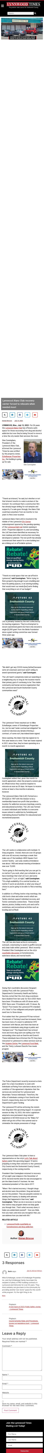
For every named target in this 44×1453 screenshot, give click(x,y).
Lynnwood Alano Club (13, 428)
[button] (4, 414)
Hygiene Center (11, 1043)
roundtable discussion (10, 953)
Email (5, 1383)
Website (5, 1393)
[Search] (35, 13)
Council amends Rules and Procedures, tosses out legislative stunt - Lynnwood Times (24, 1323)
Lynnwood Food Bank (29, 1043)
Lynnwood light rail (15, 527)
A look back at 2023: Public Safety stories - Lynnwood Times (25, 1308)
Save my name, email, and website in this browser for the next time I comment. (19, 1404)
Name (5, 1374)
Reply (3, 1295)
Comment (7, 1346)
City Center (26, 522)
